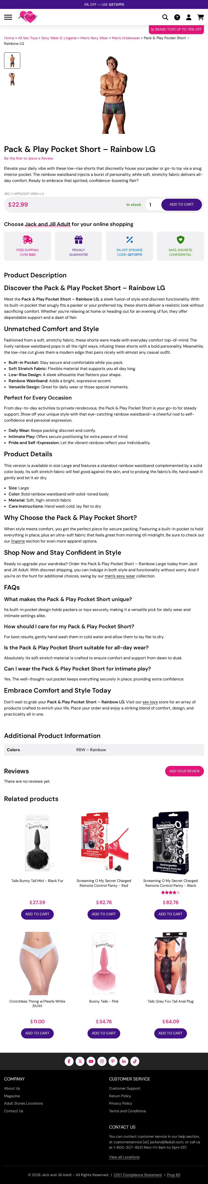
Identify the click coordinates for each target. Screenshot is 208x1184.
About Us (12, 1088)
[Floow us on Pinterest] (113, 1061)
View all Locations (124, 1157)
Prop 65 (173, 1175)
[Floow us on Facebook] (69, 1061)
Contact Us (13, 1111)
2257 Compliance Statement (138, 1175)
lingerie (18, 541)
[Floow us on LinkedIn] (123, 1061)
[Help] (177, 17)
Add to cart (182, 204)
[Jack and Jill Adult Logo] (28, 17)
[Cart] (200, 17)
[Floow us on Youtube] (90, 1061)
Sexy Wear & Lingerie (59, 38)
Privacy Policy (120, 1103)
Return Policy (120, 1096)
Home (9, 38)
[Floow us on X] (80, 1061)
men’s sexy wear (120, 576)
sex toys (150, 702)
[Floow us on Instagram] (101, 1061)
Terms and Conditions (127, 1111)
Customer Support (125, 1088)
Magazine (12, 1096)
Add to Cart (37, 914)
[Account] (188, 17)
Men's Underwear (126, 38)
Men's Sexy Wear (94, 38)
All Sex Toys (28, 38)
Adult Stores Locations (23, 1103)
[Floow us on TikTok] (134, 1061)
